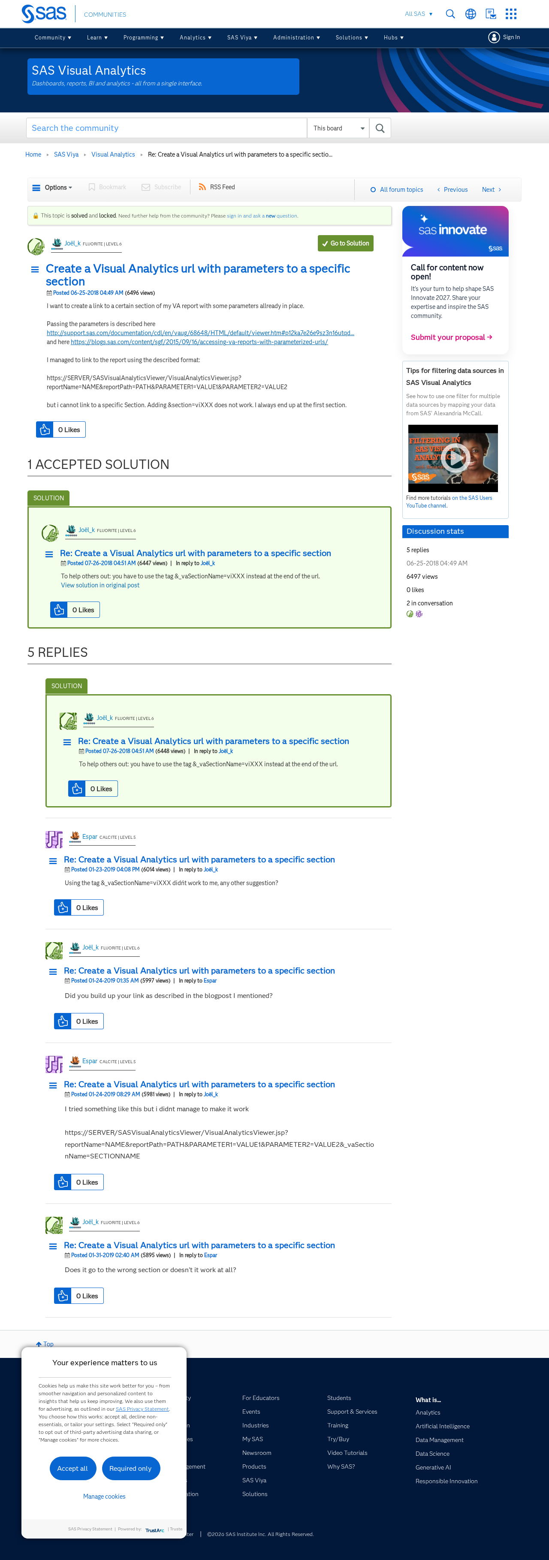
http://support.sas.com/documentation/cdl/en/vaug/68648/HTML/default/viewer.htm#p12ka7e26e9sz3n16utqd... (200, 333)
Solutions (349, 37)
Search (450, 14)
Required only (130, 1468)
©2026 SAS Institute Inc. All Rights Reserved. (260, 1534)
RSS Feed (222, 187)
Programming (141, 37)
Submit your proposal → (451, 337)
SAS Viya (239, 37)
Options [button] (56, 187)
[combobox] (208, 128)
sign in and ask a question (262, 215)
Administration (293, 37)
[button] (37, 270)
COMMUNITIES (105, 14)
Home (33, 154)
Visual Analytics (113, 154)
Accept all (72, 1468)
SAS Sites (511, 14)
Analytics (193, 37)
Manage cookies (104, 1496)
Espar (89, 836)
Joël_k (72, 243)
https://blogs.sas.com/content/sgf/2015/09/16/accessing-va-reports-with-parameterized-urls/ (199, 342)
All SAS (415, 14)
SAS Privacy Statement (142, 1409)
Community (50, 37)
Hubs (391, 37)
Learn (94, 37)
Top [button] (48, 1344)
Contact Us (491, 14)
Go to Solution (350, 243)
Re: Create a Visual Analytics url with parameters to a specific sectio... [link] (240, 154)
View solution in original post (100, 585)
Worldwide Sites (470, 14)
